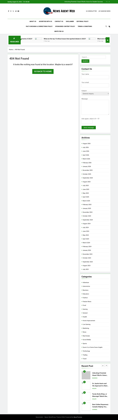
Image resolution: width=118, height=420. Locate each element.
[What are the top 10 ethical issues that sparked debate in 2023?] (31, 41)
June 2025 (86, 189)
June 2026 (86, 151)
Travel (84, 359)
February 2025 (87, 204)
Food (84, 305)
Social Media (87, 339)
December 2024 (87, 212)
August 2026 (86, 143)
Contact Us (59, 21)
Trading (85, 355)
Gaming (85, 309)
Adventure (86, 282)
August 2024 (86, 223)
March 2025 (86, 201)
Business (85, 290)
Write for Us (59, 31)
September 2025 (88, 178)
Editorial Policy (82, 21)
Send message (89, 127)
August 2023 (86, 265)
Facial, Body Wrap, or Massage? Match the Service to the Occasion (100, 396)
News (84, 332)
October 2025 (87, 174)
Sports (85, 343)
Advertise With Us (45, 21)
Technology (86, 351)
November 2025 (87, 170)
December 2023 (87, 254)
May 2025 (86, 193)
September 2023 (88, 262)
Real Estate (86, 336)
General (85, 313)
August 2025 (86, 182)
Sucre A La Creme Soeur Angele (92, 347)
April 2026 (86, 155)
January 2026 (87, 166)
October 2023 (87, 258)
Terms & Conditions (85, 26)
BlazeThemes (78, 417)
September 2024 (88, 220)
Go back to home (43, 71)
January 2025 (87, 208)
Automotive (86, 286)
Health (85, 317)
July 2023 (86, 269)
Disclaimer (70, 21)
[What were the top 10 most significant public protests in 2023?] (84, 41)
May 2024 (86, 235)
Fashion (85, 298)
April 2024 (86, 239)
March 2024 (86, 242)
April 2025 (86, 197)
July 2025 (86, 185)
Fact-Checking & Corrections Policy (39, 26)
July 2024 (86, 227)
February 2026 (87, 163)
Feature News (87, 301)
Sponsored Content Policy (65, 26)
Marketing (86, 328)
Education (86, 294)
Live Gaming (86, 324)
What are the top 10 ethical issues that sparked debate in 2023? (58, 39)
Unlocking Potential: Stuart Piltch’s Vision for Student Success (83, 1)
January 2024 (87, 250)
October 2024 (87, 216)
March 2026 (86, 159)
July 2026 (86, 147)
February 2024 (87, 246)
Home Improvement (89, 320)
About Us (33, 21)
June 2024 (86, 231)
